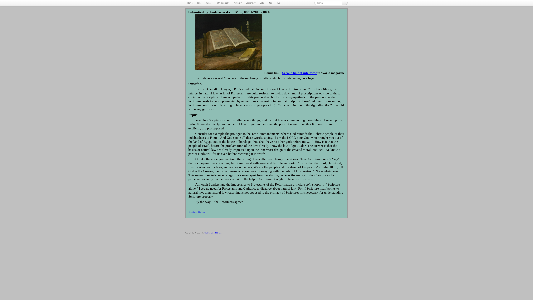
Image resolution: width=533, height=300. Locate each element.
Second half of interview (299, 73)
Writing (237, 2)
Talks (199, 2)
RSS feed (218, 233)
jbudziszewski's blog (197, 212)
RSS (278, 2)
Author (208, 2)
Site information (209, 233)
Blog (270, 2)
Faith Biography (222, 2)
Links (262, 2)
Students (250, 2)
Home (190, 2)
